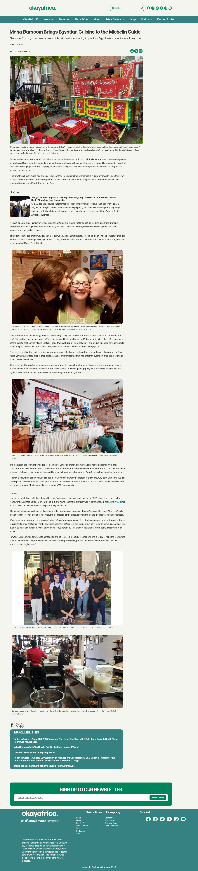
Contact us (110, 818)
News (47, 19)
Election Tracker (166, 19)
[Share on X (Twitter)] (136, 51)
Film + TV (79, 19)
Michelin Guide (115, 502)
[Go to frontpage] (43, 8)
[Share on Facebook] (132, 51)
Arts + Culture (113, 19)
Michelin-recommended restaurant (58, 159)
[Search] (141, 8)
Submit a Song (111, 823)
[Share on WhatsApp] (141, 51)
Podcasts (146, 19)
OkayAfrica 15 (30, 19)
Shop (133, 19)
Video (97, 19)
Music (62, 19)
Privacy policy (111, 820)
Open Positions (111, 826)
